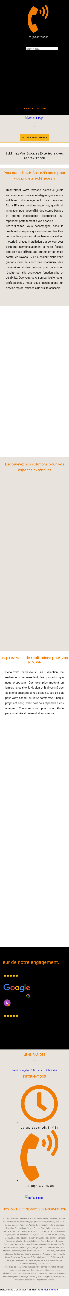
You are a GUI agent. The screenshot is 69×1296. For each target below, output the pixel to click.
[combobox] (42, 48)
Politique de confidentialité (44, 1070)
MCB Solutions (51, 1289)
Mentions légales (20, 1070)
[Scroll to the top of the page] (1, 1293)
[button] (34, 126)
